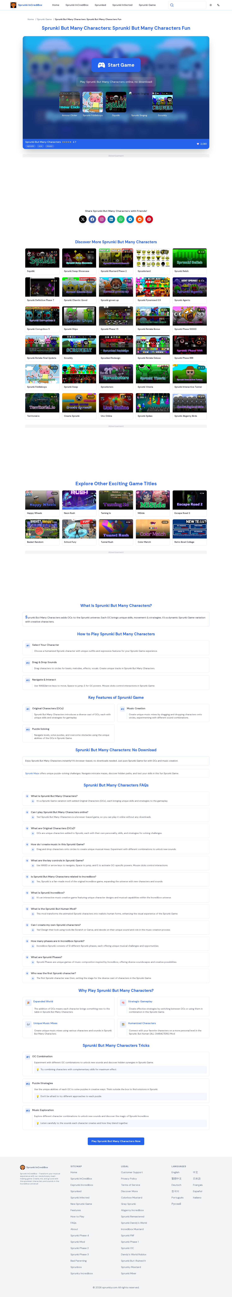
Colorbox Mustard (131, 1197)
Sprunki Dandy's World (134, 1222)
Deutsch (176, 1185)
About (74, 1229)
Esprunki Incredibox (82, 1185)
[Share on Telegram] (130, 219)
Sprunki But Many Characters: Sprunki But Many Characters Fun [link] (88, 19)
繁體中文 (177, 1178)
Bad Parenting (79, 1260)
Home (55, 5)
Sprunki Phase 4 (80, 1235)
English (175, 1172)
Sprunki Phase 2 (80, 1248)
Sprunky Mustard (131, 1267)
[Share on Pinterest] (149, 219)
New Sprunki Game (81, 1204)
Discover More (129, 1191)
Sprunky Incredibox (82, 1273)
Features (76, 1210)
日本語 (197, 1178)
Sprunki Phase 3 (80, 1254)
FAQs (73, 1222)
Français (198, 1185)
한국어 (175, 1191)
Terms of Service (130, 1185)
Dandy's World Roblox (133, 1254)
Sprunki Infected (122, 5)
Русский (176, 1204)
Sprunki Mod (78, 1241)
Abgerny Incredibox (132, 1210)
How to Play (77, 1216)
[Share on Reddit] (139, 219)
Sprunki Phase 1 (130, 1241)
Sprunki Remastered (132, 1216)
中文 (195, 1172)
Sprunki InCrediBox (76, 5)
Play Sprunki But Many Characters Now (116, 1141)
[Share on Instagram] (102, 219)
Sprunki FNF (127, 1235)
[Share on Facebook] (92, 219)
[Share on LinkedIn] (111, 219)
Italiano (197, 1197)
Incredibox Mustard (132, 1229)
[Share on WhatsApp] (121, 219)
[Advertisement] (116, 179)
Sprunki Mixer (128, 1273)
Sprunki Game (147, 5)
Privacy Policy (129, 1178)
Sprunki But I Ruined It (133, 1260)
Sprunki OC (127, 1248)
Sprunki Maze (32, 773)
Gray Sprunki (128, 1204)
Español (197, 1191)
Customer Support (132, 1172)
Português (178, 1197)
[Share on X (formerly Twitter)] (83, 219)
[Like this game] (198, 144)
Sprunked (100, 5)
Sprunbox (76, 1267)
